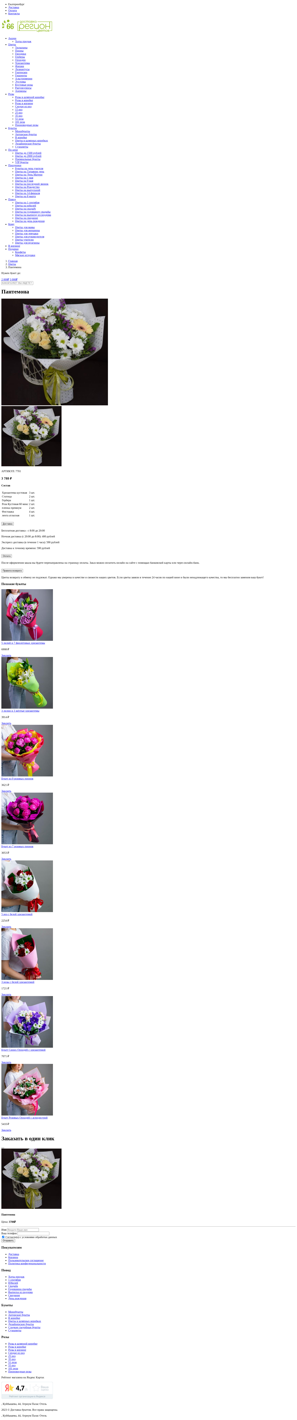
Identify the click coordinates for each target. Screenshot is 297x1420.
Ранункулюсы (23, 87)
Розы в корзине (24, 103)
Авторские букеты (26, 134)
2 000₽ (5, 279)
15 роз (18, 109)
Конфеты (20, 252)
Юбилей (13, 1282)
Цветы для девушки (26, 233)
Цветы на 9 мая (24, 180)
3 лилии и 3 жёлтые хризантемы (20, 710)
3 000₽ (14, 279)
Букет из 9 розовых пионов (17, 778)
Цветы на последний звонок (31, 183)
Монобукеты (22, 131)
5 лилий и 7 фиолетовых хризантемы (23, 642)
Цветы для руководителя (29, 236)
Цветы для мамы (25, 227)
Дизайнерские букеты (28, 143)
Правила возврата (12, 570)
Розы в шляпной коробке (29, 97)
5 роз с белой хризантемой (16, 914)
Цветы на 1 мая (24, 177)
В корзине (14, 245)
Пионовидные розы (26, 125)
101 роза (20, 121)
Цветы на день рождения (30, 221)
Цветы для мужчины (27, 242)
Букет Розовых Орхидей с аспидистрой (24, 1117)
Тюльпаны (21, 47)
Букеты (12, 128)
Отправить (8, 1240)
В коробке (21, 137)
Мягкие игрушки (25, 255)
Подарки (13, 249)
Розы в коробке (24, 100)
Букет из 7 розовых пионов (17, 846)
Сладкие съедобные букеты (24, 1327)
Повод (12, 199)
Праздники (14, 165)
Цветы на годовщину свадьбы (33, 211)
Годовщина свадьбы (20, 1289)
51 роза (19, 118)
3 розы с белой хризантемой (17, 982)
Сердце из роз (23, 106)
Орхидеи (20, 60)
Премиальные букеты (27, 159)
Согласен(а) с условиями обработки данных (31, 1237)
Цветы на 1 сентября (27, 202)
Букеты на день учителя (29, 168)
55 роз (11, 1365)
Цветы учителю (24, 239)
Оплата (12, 10)
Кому (11, 224)
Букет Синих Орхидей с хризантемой (23, 1049)
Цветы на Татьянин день (29, 171)
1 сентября (14, 1279)
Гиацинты (21, 75)
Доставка (13, 7)
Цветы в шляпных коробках (31, 140)
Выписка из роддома (20, 1292)
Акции (12, 38)
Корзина (13, 1257)
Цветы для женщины (27, 230)
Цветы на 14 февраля (27, 193)
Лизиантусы (22, 69)
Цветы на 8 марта (25, 196)
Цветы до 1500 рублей (28, 152)
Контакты (14, 13)
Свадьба (13, 1286)
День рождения (17, 1298)
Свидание (14, 1295)
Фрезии (19, 66)
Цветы (12, 44)
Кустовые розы (24, 84)
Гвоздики (20, 53)
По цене (13, 149)
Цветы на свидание (26, 218)
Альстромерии (23, 78)
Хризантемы (22, 63)
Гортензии (21, 72)
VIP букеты (21, 162)
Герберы (20, 56)
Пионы (19, 50)
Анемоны (20, 91)
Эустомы (20, 81)
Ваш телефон (9, 1233)
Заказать (6, 655)
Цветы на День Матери (28, 174)
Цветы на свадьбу (25, 208)
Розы (11, 94)
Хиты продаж (23, 41)
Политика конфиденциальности (27, 1263)
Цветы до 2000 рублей (28, 156)
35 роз (18, 115)
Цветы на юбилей (25, 205)
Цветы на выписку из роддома (33, 214)
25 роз (18, 112)
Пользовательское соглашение (26, 1260)
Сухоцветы (21, 146)
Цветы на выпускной (27, 190)
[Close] (2, 1147)
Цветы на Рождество (27, 187)
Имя (3, 1229)
